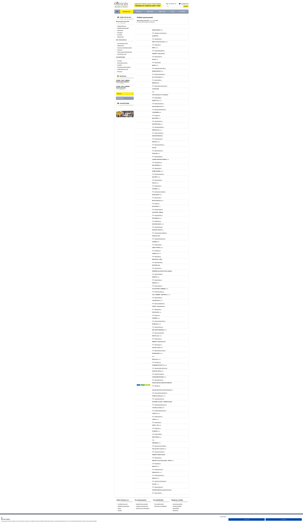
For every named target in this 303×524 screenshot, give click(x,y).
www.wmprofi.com (159, 469)
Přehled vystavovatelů (123, 28)
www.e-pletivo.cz (158, 297)
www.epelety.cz (158, 80)
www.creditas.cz (158, 493)
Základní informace (121, 26)
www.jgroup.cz (158, 197)
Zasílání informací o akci (122, 69)
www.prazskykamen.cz (160, 303)
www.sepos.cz (158, 362)
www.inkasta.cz (158, 186)
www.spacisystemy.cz (159, 144)
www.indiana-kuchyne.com (160, 404)
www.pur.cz (157, 315)
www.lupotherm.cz (159, 487)
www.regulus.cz (158, 338)
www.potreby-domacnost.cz (161, 86)
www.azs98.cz (158, 62)
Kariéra (119, 508)
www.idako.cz (158, 463)
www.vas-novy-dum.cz (160, 451)
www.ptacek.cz (158, 309)
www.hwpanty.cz (158, 180)
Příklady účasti (120, 45)
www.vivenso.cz (158, 268)
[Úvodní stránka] (117, 12)
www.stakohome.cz (159, 380)
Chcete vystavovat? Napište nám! (124, 52)
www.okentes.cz (158, 280)
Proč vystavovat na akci (122, 43)
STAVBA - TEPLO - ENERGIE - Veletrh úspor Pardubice (123, 81)
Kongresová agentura (177, 504)
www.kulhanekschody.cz (160, 238)
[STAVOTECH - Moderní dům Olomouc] (125, 114)
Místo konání (120, 30)
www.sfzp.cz (157, 385)
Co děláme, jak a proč (123, 504)
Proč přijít (119, 60)
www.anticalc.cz (158, 168)
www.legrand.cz (158, 244)
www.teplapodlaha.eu (159, 50)
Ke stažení (119, 65)
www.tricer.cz (158, 428)
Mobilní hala (175, 510)
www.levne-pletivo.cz (159, 291)
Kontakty (120, 510)
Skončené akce (120, 98)
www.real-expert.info (159, 333)
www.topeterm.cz (158, 416)
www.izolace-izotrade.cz (160, 191)
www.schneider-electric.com (161, 368)
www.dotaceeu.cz (158, 139)
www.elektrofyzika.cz (159, 127)
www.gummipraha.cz (159, 174)
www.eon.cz (157, 115)
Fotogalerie (119, 32)
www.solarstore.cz (159, 150)
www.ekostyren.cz (159, 121)
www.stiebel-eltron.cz (159, 399)
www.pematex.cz (158, 286)
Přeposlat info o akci (121, 54)
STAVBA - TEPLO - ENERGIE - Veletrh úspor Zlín (123, 87)
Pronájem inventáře (177, 506)
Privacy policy (223, 516)
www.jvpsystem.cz (159, 209)
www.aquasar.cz (158, 56)
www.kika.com (158, 221)
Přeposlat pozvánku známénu (124, 67)
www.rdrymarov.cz (159, 327)
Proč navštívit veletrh (159, 504)
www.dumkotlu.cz (158, 156)
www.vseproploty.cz (159, 103)
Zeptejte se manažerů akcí (142, 506)
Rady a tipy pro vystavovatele (142, 508)
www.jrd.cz (157, 203)
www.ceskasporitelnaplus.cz (161, 393)
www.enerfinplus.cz (159, 133)
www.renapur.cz (158, 344)
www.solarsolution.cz (159, 374)
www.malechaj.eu (158, 262)
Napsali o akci (120, 37)
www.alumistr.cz (158, 39)
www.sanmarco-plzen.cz (160, 350)
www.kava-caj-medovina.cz (161, 33)
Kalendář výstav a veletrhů (142, 504)
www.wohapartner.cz (159, 475)
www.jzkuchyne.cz (159, 215)
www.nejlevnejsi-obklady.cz (161, 233)
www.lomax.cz (158, 256)
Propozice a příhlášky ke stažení (124, 47)
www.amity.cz (158, 45)
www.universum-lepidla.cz (160, 446)
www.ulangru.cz (158, 457)
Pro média (119, 34)
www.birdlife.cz (158, 97)
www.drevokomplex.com (160, 109)
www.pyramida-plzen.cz (160, 321)
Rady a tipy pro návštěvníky (160, 506)
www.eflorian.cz (158, 162)
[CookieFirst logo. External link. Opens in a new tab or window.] (1, 517)
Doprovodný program (122, 63)
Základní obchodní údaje (123, 506)
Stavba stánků (176, 508)
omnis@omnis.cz (185, 3)
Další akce (119, 93)
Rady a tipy (119, 50)
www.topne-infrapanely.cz (160, 481)
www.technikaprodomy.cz (160, 410)
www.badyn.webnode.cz (160, 68)
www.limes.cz (158, 250)
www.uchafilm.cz (158, 434)
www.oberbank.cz (159, 274)
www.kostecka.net (159, 227)
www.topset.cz (158, 422)
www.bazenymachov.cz (160, 74)
